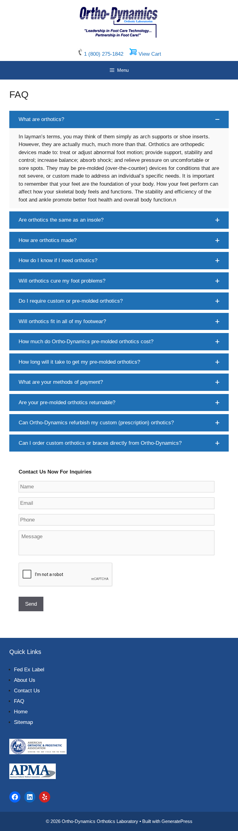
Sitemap (23, 722)
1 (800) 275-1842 (104, 54)
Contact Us (27, 691)
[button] (119, 119)
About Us (24, 680)
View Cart (150, 54)
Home (21, 712)
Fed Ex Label (29, 670)
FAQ (19, 701)
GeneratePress (176, 821)
